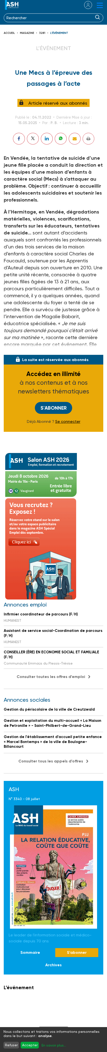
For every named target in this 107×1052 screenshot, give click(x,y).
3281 (42, 33)
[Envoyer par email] (75, 139)
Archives (53, 965)
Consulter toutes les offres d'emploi (51, 676)
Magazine (27, 33)
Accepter (30, 1045)
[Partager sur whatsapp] (61, 139)
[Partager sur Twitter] (33, 139)
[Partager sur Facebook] (19, 139)
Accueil (9, 33)
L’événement (59, 33)
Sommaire (30, 952)
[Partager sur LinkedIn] (47, 139)
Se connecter (67, 421)
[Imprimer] (88, 139)
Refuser (11, 1045)
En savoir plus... (54, 1045)
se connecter (85, 5)
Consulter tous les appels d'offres (50, 761)
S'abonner (54, 408)
